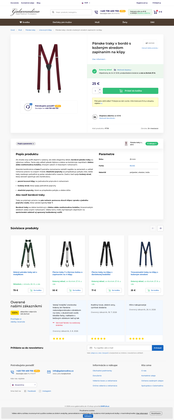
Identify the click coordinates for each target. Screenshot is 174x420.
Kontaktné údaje (27, 3)
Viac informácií (142, 413)
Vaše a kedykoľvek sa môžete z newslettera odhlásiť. (115, 353)
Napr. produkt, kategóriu (66, 12)
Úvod (13, 30)
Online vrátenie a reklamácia (105, 386)
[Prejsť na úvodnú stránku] (25, 12)
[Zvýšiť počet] (99, 89)
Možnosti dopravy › (124, 70)
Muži (20, 30)
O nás (143, 371)
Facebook (32, 391)
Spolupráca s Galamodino (152, 386)
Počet (95, 91)
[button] (160, 228)
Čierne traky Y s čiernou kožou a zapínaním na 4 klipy (67, 273)
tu (101, 103)
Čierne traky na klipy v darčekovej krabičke (102, 273)
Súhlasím (88, 416)
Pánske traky (30, 30)
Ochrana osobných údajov (152, 381)
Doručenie (15, 3)
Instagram (46, 391)
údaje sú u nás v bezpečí (99, 353)
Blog (38, 3)
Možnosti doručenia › (107, 118)
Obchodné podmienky (102, 371)
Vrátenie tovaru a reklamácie (105, 381)
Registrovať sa (142, 3)
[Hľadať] (53, 12)
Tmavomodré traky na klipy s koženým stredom (144, 273)
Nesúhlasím (156, 413)
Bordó (132, 166)
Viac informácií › (99, 59)
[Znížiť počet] (99, 92)
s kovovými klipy (45, 30)
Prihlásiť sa (157, 3)
